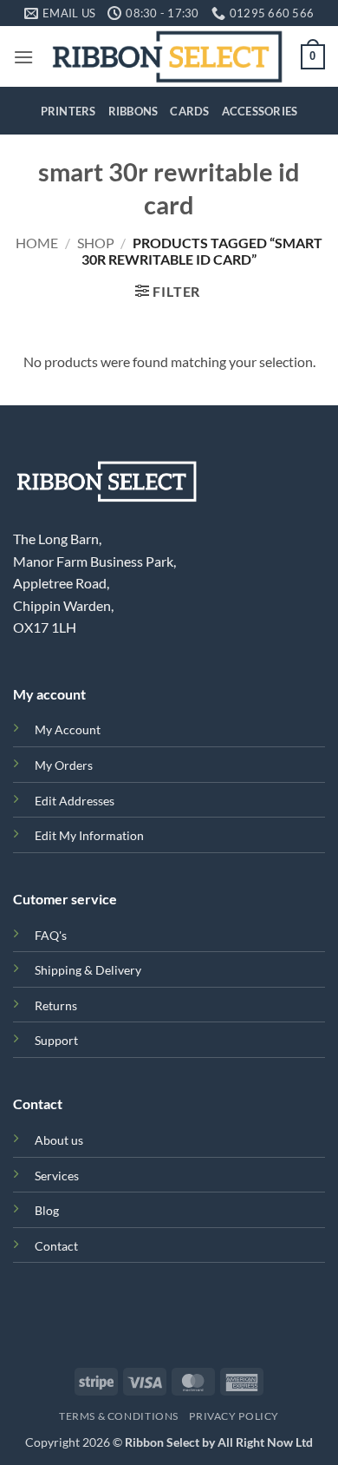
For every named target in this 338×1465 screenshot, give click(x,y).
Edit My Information (89, 835)
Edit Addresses (74, 800)
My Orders (64, 765)
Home (37, 242)
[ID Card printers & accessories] (167, 56)
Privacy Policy (234, 1415)
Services (57, 1175)
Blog (47, 1210)
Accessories (260, 111)
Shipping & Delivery (88, 969)
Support (56, 1040)
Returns (56, 1005)
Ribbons (133, 111)
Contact (56, 1245)
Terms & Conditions (119, 1415)
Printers (68, 111)
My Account (68, 729)
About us (59, 1140)
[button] (23, 57)
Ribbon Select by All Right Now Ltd (219, 1442)
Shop (95, 242)
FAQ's (51, 935)
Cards (189, 111)
